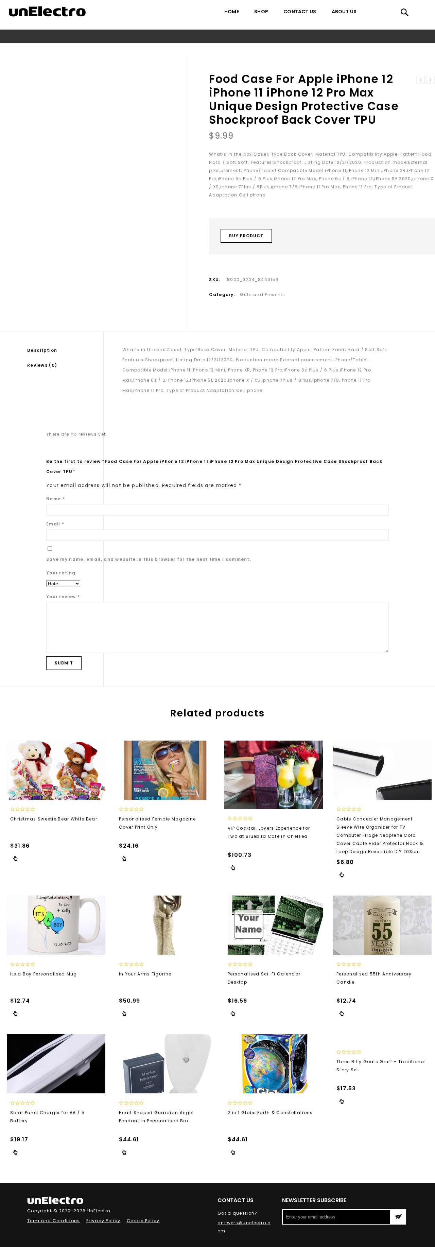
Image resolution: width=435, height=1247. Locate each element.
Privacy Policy (103, 1221)
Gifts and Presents (89, 49)
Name (55, 499)
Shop (261, 11)
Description (42, 350)
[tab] (65, 350)
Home (231, 11)
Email (55, 524)
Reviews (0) (42, 365)
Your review (63, 597)
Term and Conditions (53, 1221)
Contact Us (299, 11)
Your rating (60, 573)
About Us (344, 11)
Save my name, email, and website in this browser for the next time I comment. (148, 559)
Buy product (246, 236)
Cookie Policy (143, 1221)
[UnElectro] (47, 11)
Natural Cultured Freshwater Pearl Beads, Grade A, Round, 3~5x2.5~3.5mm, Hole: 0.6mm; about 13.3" (430, 80)
